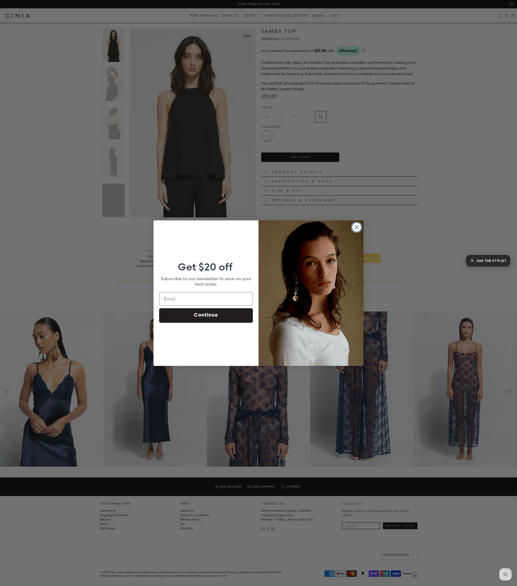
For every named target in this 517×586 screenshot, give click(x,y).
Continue (206, 315)
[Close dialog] (356, 227)
